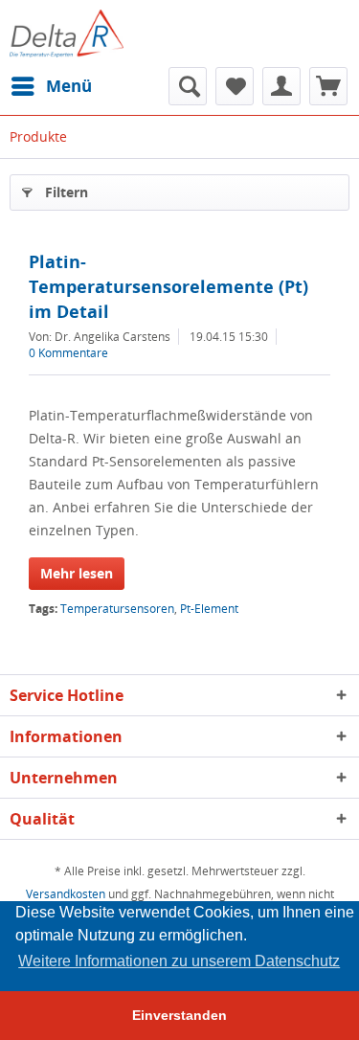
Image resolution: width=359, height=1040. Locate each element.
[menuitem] (50, 86)
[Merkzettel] (234, 86)
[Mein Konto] (281, 86)
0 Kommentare (68, 353)
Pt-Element (209, 608)
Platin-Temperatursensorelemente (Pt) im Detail (168, 286)
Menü (69, 86)
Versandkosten (65, 894)
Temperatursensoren (117, 608)
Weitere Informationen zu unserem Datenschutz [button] (179, 961)
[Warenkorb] (328, 86)
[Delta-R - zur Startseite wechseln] (66, 33)
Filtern (66, 192)
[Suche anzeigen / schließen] (187, 86)
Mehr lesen (76, 573)
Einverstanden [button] (179, 1015)
